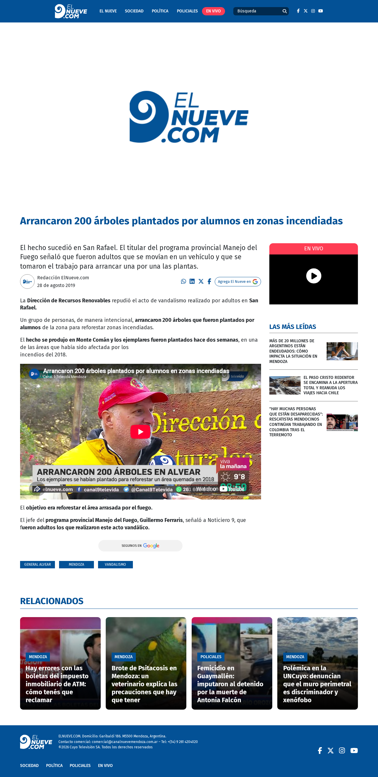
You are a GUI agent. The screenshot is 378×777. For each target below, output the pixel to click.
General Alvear (37, 564)
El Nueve (108, 11)
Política (160, 11)
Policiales (187, 11)
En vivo (213, 11)
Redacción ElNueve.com (63, 277)
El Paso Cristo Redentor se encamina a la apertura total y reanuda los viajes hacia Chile (331, 385)
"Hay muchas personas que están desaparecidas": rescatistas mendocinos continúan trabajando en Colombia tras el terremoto (296, 421)
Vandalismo (115, 564)
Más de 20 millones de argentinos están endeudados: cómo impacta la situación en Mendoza (293, 351)
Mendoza (76, 564)
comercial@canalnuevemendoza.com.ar (125, 741)
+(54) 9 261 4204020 (183, 741)
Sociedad (134, 11)
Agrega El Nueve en (234, 281)
